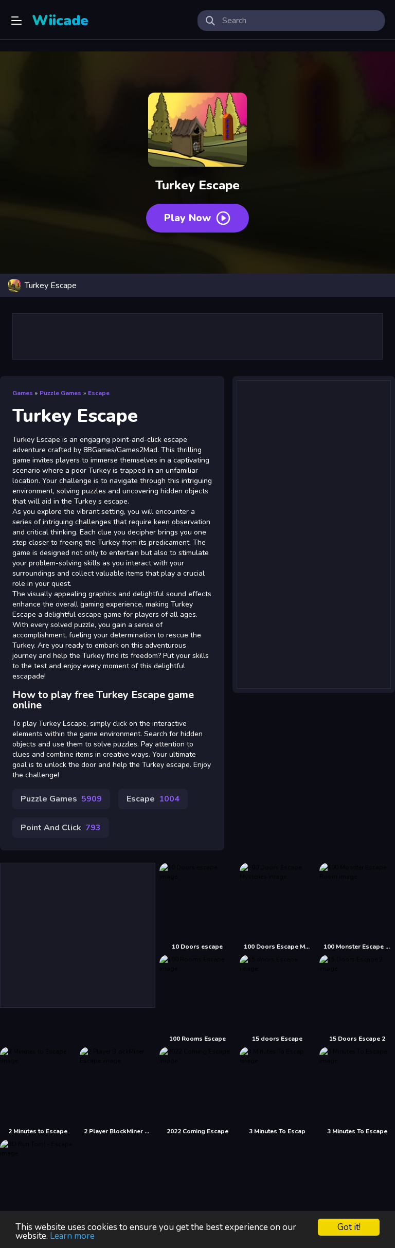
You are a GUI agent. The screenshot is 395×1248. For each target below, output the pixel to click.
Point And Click (61, 827)
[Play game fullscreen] (382, 285)
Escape (99, 393)
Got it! (349, 1227)
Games (22, 393)
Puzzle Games (60, 393)
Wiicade (60, 20)
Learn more (72, 1236)
